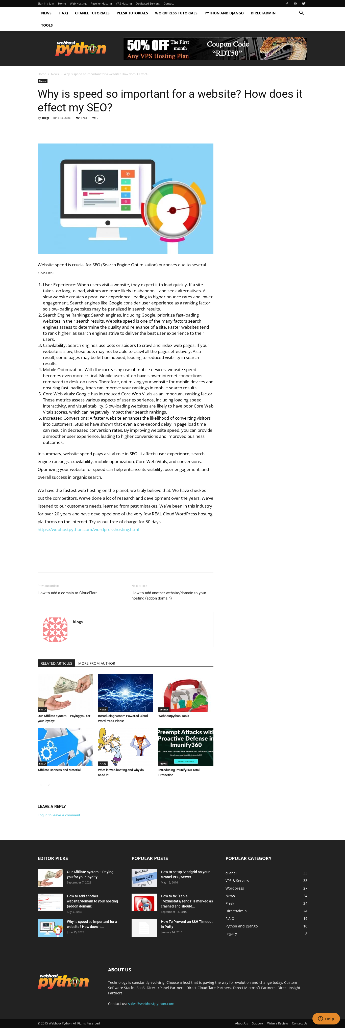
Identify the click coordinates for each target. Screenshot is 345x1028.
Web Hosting (78, 3)
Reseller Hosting (101, 3)
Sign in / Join (46, 3)
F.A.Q (63, 13)
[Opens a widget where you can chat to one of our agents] (326, 1019)
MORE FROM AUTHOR (96, 663)
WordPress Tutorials (176, 13)
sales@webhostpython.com (151, 1003)
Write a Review (277, 1023)
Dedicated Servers (148, 3)
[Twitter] (303, 3)
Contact (169, 3)
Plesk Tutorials (132, 13)
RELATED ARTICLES (56, 663)
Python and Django (224, 13)
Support (257, 1023)
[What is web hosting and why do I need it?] (125, 747)
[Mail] (295, 3)
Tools (47, 25)
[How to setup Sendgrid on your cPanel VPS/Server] (144, 878)
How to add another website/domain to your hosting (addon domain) (169, 596)
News (46, 13)
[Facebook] (287, 3)
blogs (45, 117)
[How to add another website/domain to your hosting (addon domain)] (50, 902)
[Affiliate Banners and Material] (65, 747)
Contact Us (299, 1023)
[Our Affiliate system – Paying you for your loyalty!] (65, 693)
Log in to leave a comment (59, 815)
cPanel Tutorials (92, 13)
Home (62, 3)
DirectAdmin (263, 13)
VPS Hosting (124, 3)
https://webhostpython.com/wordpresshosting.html (88, 529)
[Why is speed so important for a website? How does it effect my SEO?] (50, 928)
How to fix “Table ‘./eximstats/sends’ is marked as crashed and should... (187, 901)
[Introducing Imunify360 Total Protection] (185, 747)
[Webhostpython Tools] (185, 693)
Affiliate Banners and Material (59, 770)
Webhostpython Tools (173, 716)
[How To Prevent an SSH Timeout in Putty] (144, 928)
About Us (241, 1023)
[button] (301, 13)
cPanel (164, 709)
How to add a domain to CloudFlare (67, 593)
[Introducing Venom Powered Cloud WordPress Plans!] (125, 693)
